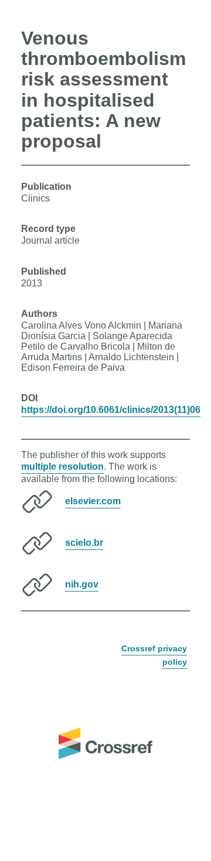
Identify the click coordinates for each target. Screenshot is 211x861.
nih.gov (81, 584)
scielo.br (84, 543)
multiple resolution (62, 467)
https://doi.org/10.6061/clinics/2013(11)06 (110, 410)
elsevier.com (93, 501)
